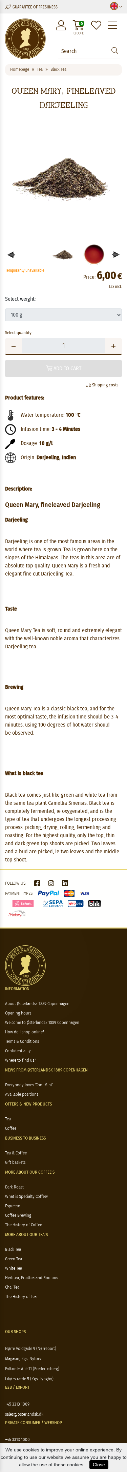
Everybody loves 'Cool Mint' (29, 1085)
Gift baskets (15, 1162)
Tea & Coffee (16, 1153)
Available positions (21, 1094)
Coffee (10, 1128)
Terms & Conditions (22, 1041)
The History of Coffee (23, 1225)
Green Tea (13, 1259)
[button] (116, 255)
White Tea (13, 1268)
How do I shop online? (24, 1032)
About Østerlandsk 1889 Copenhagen (37, 1004)
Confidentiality (18, 1051)
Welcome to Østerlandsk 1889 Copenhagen (42, 1023)
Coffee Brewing (18, 1215)
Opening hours (18, 1013)
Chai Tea (12, 1287)
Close (99, 1464)
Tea (8, 1119)
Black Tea (13, 1249)
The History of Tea (21, 1297)
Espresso (12, 1206)
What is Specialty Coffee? (26, 1197)
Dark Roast (14, 1187)
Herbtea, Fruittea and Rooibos (31, 1278)
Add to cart (66, 368)
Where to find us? (20, 1060)
